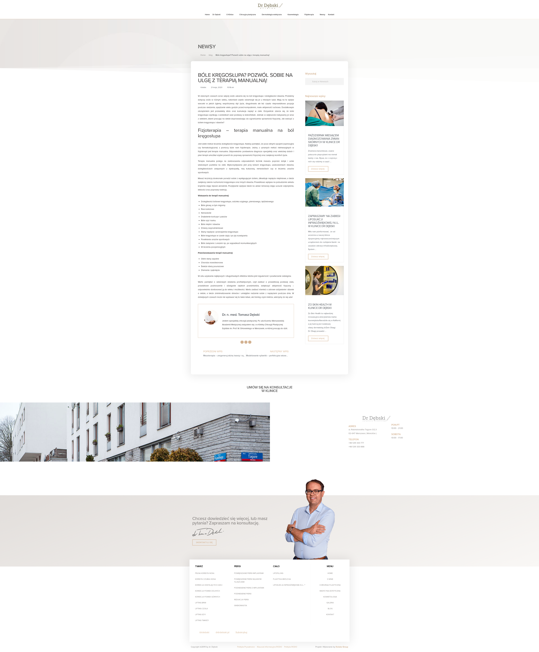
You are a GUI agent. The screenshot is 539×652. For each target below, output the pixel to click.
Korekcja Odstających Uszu (208, 585)
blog (211, 55)
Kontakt (330, 614)
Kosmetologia (330, 597)
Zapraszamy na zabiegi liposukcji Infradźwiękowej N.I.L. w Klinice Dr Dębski (324, 221)
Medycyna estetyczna (330, 591)
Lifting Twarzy (202, 620)
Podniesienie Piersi (242, 594)
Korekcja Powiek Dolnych (207, 591)
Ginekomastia (240, 605)
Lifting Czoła (201, 609)
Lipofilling (278, 573)
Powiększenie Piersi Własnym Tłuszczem (247, 580)
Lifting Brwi (200, 603)
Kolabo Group (342, 647)
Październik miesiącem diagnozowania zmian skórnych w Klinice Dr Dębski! (324, 140)
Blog (330, 609)
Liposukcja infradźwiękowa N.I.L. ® (289, 585)
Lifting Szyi (200, 614)
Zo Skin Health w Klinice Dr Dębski (320, 306)
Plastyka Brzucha (282, 579)
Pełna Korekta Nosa (204, 573)
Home (330, 573)
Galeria (330, 603)
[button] (204, 542)
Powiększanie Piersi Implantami (249, 573)
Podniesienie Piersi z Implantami (249, 588)
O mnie (330, 579)
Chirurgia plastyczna (330, 585)
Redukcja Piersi (241, 600)
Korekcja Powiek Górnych (207, 597)
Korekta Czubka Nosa (205, 579)
